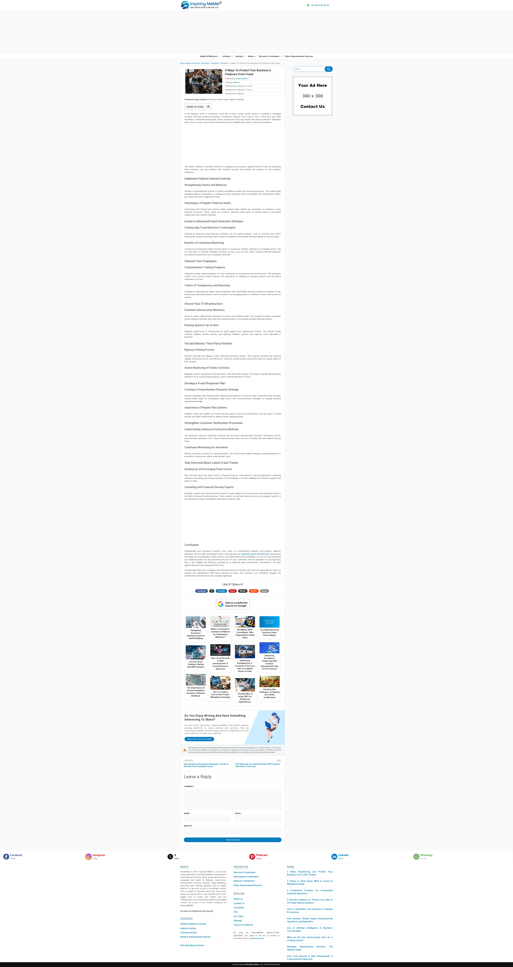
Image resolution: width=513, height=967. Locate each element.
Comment (189, 786)
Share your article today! (199, 739)
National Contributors (244, 881)
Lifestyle (226, 56)
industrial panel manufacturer (255, 554)
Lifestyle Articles (188, 932)
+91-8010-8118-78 (320, 5)
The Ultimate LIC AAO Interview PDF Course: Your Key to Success (257, 765)
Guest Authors (242, 78)
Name (187, 813)
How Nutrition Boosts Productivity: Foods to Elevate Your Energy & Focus (206, 765)
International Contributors (246, 876)
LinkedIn (221, 591)
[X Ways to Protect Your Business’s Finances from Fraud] (203, 81)
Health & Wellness (208, 56)
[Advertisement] (256, 32)
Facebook (201, 591)
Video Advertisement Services (299, 56)
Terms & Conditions (243, 925)
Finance (236, 82)
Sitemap (238, 920)
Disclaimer (239, 907)
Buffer (243, 591)
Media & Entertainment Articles (195, 937)
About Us (238, 899)
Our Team (238, 916)
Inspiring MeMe (251, 965)
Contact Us (239, 903)
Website (188, 826)
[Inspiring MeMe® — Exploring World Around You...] (201, 5)
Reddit (254, 591)
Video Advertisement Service (248, 885)
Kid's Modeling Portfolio (192, 945)
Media (251, 56)
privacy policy (257, 938)
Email (264, 591)
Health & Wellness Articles (193, 924)
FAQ (236, 912)
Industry (239, 56)
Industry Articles (188, 928)
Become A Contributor (269, 56)
